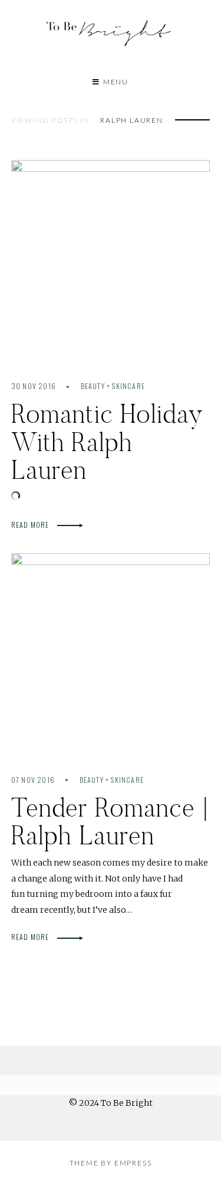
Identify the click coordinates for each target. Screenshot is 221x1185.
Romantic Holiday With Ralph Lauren (107, 442)
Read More (31, 525)
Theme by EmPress (111, 1162)
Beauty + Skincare (113, 386)
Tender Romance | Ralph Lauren (110, 821)
